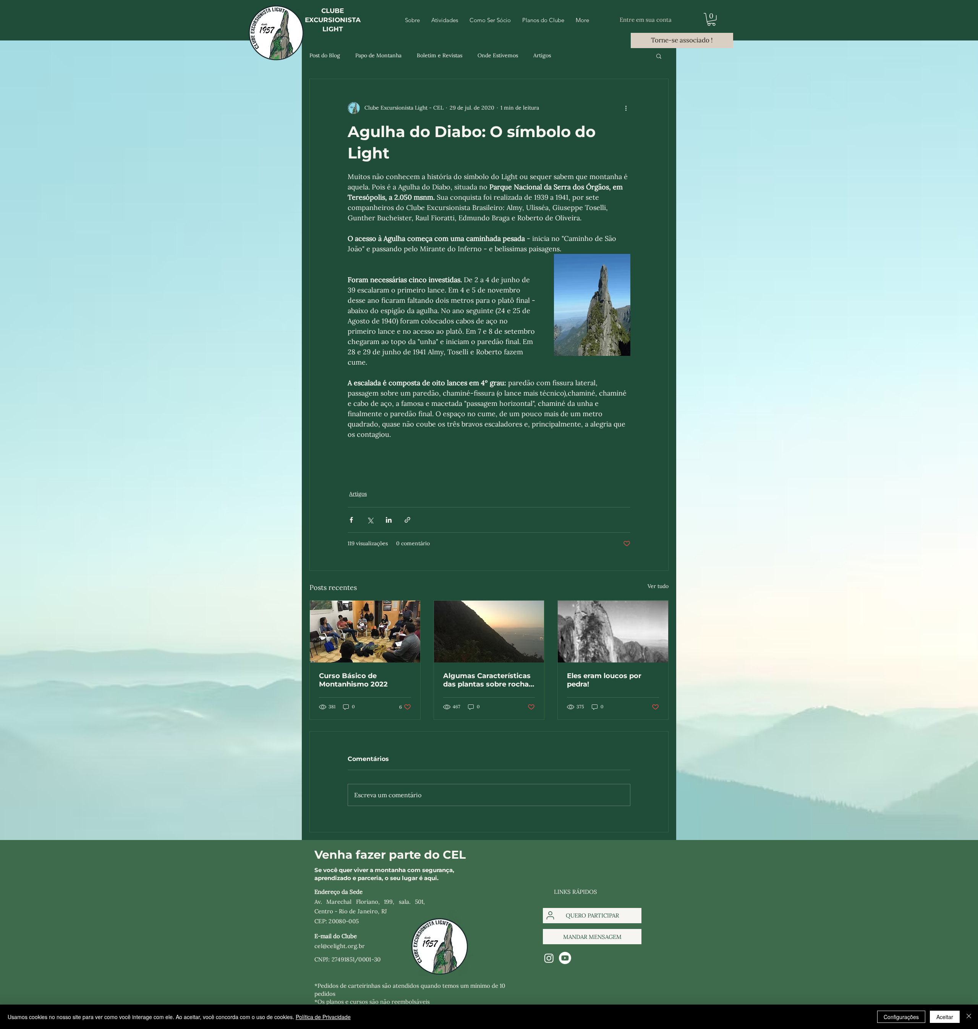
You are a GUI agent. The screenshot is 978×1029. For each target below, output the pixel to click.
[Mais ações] (625, 108)
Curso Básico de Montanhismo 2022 (353, 680)
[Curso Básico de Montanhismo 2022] (365, 631)
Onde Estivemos (498, 55)
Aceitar (944, 1017)
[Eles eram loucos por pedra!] (613, 631)
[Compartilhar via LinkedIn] (388, 519)
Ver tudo (658, 586)
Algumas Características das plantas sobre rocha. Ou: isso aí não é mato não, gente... (487, 680)
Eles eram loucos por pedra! (604, 680)
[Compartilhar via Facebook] (351, 519)
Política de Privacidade (323, 1017)
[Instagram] (549, 958)
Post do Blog (324, 55)
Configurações (901, 1017)
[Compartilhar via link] (407, 519)
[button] (711, 19)
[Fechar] (968, 1017)
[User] (550, 915)
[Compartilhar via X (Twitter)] (370, 519)
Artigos (542, 55)
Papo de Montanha (378, 55)
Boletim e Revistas (439, 55)
